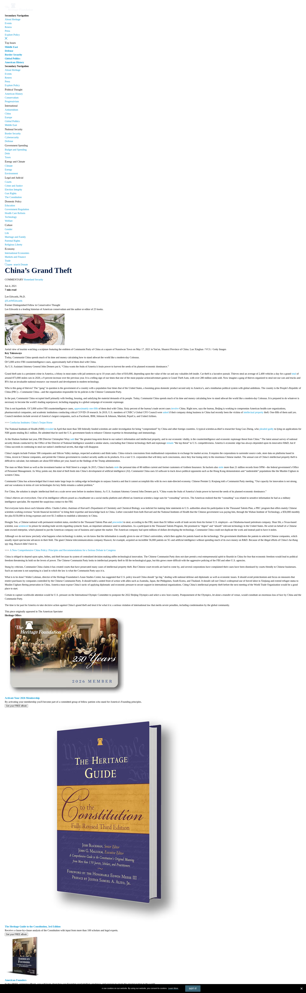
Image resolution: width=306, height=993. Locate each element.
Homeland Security (33, 279)
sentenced (24, 526)
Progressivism (12, 101)
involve (175, 408)
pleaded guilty (266, 429)
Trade (8, 260)
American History (14, 62)
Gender (8, 229)
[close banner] (301, 989)
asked (166, 412)
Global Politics (12, 58)
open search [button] (13, 264)
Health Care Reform (15, 213)
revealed (49, 429)
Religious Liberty (13, 244)
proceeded (117, 522)
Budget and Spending (16, 149)
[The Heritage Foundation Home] (19, 11)
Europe (8, 117)
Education (10, 205)
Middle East (11, 47)
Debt (7, 153)
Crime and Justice (14, 185)
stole (116, 467)
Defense (9, 50)
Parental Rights (12, 240)
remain (170, 443)
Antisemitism (11, 109)
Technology (11, 217)
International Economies (17, 253)
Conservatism (11, 97)
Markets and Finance (15, 257)
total (294, 373)
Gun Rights (10, 193)
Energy (8, 169)
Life (7, 233)
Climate (9, 165)
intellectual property (253, 412)
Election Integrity (13, 189)
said (72, 439)
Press (7, 31)
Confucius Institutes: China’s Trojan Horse (31, 422)
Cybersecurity (12, 137)
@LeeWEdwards (13, 300)
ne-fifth (94, 408)
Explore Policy (12, 34)
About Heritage (12, 19)
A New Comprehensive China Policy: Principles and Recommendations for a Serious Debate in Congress (63, 550)
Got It (193, 988)
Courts (8, 182)
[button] (6, 38)
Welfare (9, 220)
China (8, 113)
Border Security (13, 54)
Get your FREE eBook (16, 706)
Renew (8, 27)
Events (8, 23)
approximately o (82, 408)
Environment (11, 173)
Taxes (8, 157)
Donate (24, 264)
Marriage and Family (15, 237)
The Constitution (13, 197)
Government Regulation (17, 209)
